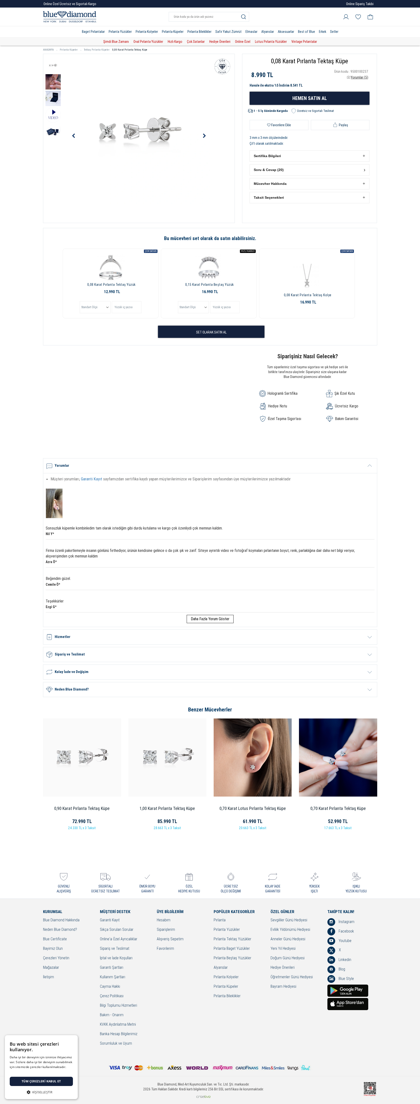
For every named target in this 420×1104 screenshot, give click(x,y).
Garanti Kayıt (91, 478)
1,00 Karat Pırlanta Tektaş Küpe (167, 808)
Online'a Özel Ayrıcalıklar (118, 939)
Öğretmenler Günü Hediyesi (292, 977)
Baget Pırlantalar (93, 32)
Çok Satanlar (196, 42)
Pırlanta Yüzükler (120, 32)
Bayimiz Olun (53, 949)
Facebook (346, 931)
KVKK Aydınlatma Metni (118, 1025)
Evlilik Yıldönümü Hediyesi (290, 930)
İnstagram (346, 921)
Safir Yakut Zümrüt (228, 32)
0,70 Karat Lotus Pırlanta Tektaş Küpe (252, 808)
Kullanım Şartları (112, 977)
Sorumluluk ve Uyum (116, 1043)
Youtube (344, 940)
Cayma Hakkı (110, 987)
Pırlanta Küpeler (173, 32)
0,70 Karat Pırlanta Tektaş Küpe (338, 808)
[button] (309, 156)
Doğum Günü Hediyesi (288, 958)
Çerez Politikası (111, 996)
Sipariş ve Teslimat (114, 949)
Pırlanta (220, 920)
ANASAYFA (48, 49)
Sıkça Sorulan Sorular (116, 930)
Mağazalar (51, 968)
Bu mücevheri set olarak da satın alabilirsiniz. (210, 238)
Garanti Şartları (111, 968)
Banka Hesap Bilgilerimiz (118, 1034)
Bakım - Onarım (111, 1015)
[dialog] (41, 1067)
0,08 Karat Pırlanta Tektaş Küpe (129, 49)
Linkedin (344, 959)
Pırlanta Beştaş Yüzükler (232, 958)
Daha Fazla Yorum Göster (210, 619)
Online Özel (242, 42)
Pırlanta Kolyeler (147, 32)
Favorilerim (165, 949)
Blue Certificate (55, 939)
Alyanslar (267, 32)
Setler (334, 32)
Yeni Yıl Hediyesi (283, 949)
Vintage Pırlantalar (304, 42)
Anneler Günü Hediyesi (288, 939)
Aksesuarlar (286, 32)
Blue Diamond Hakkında (61, 920)
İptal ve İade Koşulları (116, 958)
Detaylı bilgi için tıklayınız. (28, 1072)
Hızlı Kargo (175, 42)
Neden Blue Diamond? (60, 930)
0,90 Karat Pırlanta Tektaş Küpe (82, 808)
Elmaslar (251, 32)
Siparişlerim (166, 930)
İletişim (48, 977)
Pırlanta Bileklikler (199, 32)
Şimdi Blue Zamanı (116, 42)
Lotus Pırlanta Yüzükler (271, 42)
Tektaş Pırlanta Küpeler (97, 49)
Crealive (203, 1096)
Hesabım (163, 920)
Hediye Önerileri (219, 42)
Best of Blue (306, 32)
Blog (341, 969)
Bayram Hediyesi (283, 987)
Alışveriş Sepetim (170, 939)
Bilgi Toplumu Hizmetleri (118, 1006)
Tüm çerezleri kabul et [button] (41, 1081)
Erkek (322, 32)
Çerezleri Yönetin (56, 958)
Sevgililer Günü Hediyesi (289, 920)
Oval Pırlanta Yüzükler (148, 42)
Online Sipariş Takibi (360, 4)
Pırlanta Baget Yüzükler (232, 949)
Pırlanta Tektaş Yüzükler (232, 939)
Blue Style (346, 978)
